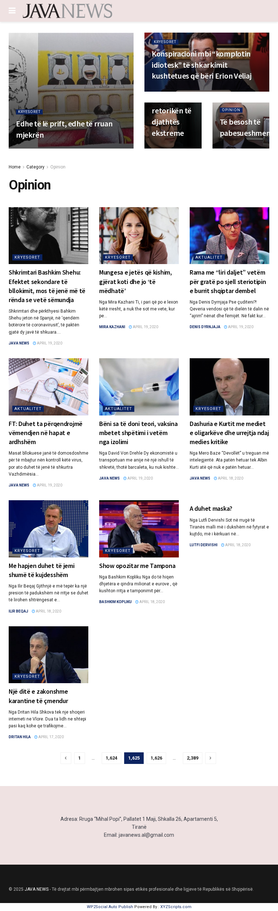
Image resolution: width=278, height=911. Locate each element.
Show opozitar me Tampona (137, 565)
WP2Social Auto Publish (110, 906)
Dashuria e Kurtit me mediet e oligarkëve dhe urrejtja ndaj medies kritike (229, 432)
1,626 (156, 758)
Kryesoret (29, 112)
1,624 (111, 758)
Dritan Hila (20, 737)
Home (15, 167)
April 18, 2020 (230, 478)
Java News (19, 343)
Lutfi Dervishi (204, 545)
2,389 (192, 758)
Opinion (231, 110)
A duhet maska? (211, 508)
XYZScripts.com (175, 906)
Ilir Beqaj (18, 611)
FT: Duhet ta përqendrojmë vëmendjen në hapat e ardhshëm (46, 432)
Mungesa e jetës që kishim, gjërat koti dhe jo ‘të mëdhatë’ (135, 281)
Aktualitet (209, 257)
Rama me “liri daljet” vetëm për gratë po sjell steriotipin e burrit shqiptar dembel (228, 281)
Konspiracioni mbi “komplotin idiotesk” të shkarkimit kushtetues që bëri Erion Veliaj (201, 65)
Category (35, 167)
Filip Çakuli (27, 148)
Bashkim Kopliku (115, 602)
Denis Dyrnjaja (205, 327)
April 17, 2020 (51, 737)
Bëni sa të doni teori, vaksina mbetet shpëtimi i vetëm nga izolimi (138, 432)
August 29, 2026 (60, 148)
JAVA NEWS (37, 889)
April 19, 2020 (49, 343)
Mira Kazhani (112, 327)
